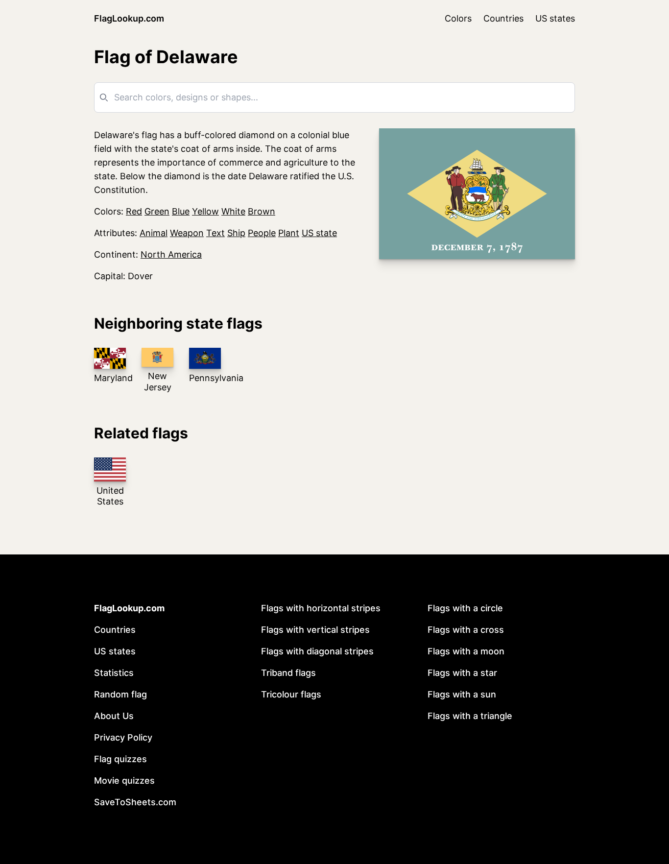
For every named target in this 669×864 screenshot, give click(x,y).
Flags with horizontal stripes (321, 608)
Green (156, 211)
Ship (236, 233)
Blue (181, 211)
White (233, 211)
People (262, 233)
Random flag (120, 694)
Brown (261, 211)
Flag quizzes (120, 759)
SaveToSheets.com (135, 802)
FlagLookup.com (129, 18)
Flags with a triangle (470, 716)
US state (319, 233)
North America (171, 254)
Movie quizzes (124, 780)
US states (555, 18)
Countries (503, 18)
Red (134, 211)
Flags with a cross (466, 629)
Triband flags (288, 673)
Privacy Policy (123, 737)
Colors (458, 18)
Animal (153, 233)
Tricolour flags (291, 694)
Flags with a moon (466, 651)
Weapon (187, 233)
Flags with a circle (465, 608)
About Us (114, 716)
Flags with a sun (462, 694)
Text (215, 233)
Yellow (205, 211)
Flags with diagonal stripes (317, 651)
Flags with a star (462, 673)
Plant (288, 233)
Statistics (114, 673)
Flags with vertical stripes (315, 629)
